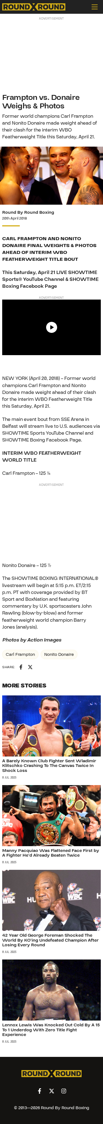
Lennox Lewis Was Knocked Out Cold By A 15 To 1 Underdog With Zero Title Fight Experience (51, 1030)
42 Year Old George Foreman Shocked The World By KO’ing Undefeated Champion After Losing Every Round (50, 940)
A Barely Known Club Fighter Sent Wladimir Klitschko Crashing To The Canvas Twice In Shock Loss (49, 766)
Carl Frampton (20, 654)
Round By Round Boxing (28, 212)
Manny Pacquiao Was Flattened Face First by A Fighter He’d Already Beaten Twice (50, 853)
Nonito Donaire (59, 654)
